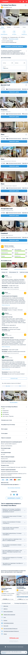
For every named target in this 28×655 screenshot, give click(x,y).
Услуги (24, 27)
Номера (9, 27)
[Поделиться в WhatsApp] (10, 494)
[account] (23, 1)
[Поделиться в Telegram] (14, 494)
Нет (20, 386)
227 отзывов (17, 27)
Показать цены (14, 92)
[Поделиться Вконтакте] (17, 494)
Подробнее (4, 652)
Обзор (2, 27)
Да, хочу (8, 386)
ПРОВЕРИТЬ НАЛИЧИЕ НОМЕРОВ (14, 46)
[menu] (26, 1)
